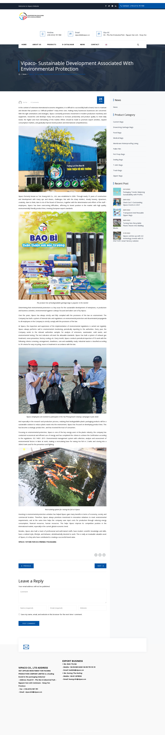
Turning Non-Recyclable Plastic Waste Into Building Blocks (128, 225)
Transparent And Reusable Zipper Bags (133, 214)
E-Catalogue (68, 44)
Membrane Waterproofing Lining (125, 143)
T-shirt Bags (118, 165)
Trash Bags (117, 170)
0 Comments (35, 102)
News (82, 44)
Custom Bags (118, 122)
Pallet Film (117, 149)
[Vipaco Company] (31, 16)
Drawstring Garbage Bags (123, 127)
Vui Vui (25, 102)
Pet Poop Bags (119, 154)
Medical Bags (118, 138)
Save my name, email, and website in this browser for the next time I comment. (51, 614)
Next (99, 566)
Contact (95, 44)
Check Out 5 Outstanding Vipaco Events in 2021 (132, 203)
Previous (27, 566)
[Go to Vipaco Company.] (19, 74)
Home (24, 44)
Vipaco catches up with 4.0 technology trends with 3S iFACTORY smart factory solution (128, 238)
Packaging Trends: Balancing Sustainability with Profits (134, 193)
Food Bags (117, 132)
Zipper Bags (118, 176)
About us (37, 44)
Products (51, 44)
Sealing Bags (118, 159)
